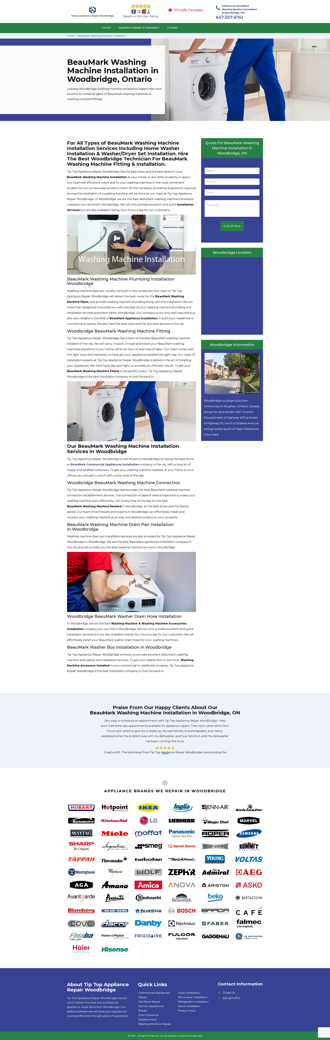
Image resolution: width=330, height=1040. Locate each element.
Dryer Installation (189, 992)
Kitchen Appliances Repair (151, 1008)
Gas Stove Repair (149, 1001)
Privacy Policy (187, 1010)
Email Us (229, 992)
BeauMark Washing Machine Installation (102, 35)
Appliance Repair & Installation (138, 27)
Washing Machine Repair (154, 1024)
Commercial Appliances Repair (154, 995)
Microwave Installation (192, 997)
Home (106, 27)
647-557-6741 (229, 17)
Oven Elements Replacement (148, 1017)
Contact (172, 27)
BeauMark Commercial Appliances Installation (105, 464)
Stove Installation (189, 1006)
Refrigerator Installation (193, 1001)
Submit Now (232, 226)
